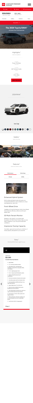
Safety (22, 176)
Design (10, 176)
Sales (6, 9)
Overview (4, 18)
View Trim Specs (16, 80)
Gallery (12, 18)
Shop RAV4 (15, 22)
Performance (10, 173)
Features (21, 18)
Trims (29, 18)
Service (17, 9)
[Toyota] (3, 4)
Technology (22, 173)
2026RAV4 (6, 13)
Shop (7, 306)
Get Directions (28, 9)
